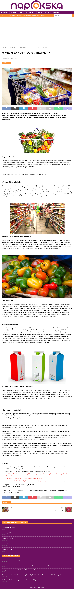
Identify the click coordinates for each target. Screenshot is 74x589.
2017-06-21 (7, 58)
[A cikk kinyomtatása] (50, 108)
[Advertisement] (37, 32)
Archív (40, 12)
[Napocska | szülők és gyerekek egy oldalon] (37, 5)
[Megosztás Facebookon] (6, 108)
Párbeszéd (23, 12)
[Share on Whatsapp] (58, 108)
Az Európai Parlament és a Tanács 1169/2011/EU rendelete (23, 478)
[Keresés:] (63, 15)
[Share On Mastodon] (67, 108)
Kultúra (13, 12)
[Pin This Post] (32, 108)
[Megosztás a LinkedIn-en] (23, 108)
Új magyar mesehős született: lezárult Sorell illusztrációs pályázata (20, 570)
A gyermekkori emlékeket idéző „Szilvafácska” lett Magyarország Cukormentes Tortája (25, 560)
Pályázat (32, 12)
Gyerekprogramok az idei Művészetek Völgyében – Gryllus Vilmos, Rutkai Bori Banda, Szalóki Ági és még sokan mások (34, 575)
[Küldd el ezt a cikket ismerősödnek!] (41, 108)
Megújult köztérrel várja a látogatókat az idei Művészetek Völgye (19, 580)
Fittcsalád (15, 58)
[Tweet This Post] (15, 108)
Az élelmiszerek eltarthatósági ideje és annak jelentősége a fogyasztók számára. (31, 481)
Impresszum (41, 587)
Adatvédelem (33, 587)
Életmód (4, 12)
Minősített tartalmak (52, 12)
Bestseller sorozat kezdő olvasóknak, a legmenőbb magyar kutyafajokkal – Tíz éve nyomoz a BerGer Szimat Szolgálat (34, 565)
